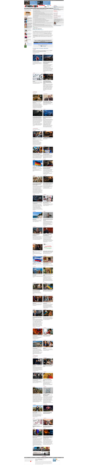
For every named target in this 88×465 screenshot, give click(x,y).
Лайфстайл (45, 8)
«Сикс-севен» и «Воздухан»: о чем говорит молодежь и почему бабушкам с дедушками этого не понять (48, 426)
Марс (37, 48)
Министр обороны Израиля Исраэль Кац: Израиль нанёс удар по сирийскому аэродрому (48, 117)
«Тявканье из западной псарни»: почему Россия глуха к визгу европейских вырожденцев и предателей (48, 168)
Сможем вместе (39, 0)
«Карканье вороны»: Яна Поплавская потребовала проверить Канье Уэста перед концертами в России (29, 26)
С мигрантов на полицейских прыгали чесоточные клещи (37, 348)
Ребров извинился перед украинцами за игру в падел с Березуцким (48, 154)
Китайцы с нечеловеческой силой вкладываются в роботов (40, 9)
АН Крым (46, 0)
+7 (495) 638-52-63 (40, 459)
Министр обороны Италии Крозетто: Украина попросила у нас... (29, 40)
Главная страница (27, 0)
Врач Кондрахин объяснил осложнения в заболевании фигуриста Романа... (29, 34)
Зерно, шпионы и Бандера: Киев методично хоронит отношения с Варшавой (58, 9)
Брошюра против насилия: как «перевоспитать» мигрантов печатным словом (37, 426)
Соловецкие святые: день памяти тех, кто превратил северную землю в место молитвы (48, 275)
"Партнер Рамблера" (58, 460)
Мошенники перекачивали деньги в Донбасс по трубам (37, 412)
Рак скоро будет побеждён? (36, 61)
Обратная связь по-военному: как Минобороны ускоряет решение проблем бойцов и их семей (37, 437)
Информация (59, 25)
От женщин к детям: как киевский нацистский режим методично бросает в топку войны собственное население (37, 117)
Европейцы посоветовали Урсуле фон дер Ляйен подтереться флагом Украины (48, 290)
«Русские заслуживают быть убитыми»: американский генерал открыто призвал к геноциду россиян (37, 203)
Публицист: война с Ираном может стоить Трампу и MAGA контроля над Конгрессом (48, 251)
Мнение (51, 0)
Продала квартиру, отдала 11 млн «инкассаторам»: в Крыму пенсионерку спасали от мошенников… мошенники (47, 102)
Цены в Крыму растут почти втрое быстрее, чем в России (47, 202)
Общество (33, 8)
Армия (44, 211)
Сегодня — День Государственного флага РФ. (37, 264)
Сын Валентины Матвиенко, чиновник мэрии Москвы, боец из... (29, 31)
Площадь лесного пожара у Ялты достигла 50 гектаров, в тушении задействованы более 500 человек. (38, 276)
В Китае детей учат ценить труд (36, 394)
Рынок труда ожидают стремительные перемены (39, 12)
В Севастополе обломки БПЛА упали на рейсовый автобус (40, 19)
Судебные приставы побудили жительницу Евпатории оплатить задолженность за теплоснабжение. (37, 305)
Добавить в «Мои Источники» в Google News (43, 43)
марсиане (35, 48)
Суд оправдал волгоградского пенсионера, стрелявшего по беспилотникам (36, 235)
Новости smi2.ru (35, 92)
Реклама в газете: (37, 459)
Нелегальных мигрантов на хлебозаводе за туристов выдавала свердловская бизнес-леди (43, 14)
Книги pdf (43, 0)
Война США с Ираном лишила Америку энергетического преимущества (42, 20)
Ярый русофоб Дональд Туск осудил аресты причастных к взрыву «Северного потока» (37, 318)
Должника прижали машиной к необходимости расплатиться (36, 290)
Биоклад (49, 0)
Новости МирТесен (35, 356)
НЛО (39, 48)
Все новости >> (36, 27)
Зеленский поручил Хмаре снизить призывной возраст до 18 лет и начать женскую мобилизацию (47, 235)
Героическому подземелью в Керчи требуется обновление (47, 263)
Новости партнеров (56, 25)
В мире (36, 8)
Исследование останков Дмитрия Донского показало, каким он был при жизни (47, 380)
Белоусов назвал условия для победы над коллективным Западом (29, 37)
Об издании (36, 460)
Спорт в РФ (54, 0)
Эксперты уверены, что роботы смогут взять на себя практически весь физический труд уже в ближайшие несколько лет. (37, 83)
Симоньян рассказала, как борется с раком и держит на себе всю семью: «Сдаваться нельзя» (29, 24)
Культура (52, 8)
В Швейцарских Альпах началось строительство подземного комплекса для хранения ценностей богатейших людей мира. (37, 253)
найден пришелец (46, 48)
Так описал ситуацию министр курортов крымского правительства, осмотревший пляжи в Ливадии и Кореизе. (37, 221)
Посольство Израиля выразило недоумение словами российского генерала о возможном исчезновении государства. (48, 350)
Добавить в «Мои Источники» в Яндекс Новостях (43, 42)
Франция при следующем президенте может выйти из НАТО (37, 379)
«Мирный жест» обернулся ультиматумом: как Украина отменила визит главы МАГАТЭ (47, 395)
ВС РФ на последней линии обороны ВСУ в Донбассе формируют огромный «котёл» (43, 25)
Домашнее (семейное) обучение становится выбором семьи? (47, 335)
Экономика (29, 8)
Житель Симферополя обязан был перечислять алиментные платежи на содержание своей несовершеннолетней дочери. (37, 293)
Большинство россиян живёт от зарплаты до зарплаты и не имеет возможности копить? (48, 366)
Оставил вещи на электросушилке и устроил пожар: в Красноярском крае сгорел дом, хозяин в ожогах (47, 413)
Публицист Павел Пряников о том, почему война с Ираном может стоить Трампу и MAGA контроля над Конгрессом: (47, 253)
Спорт (42, 8)
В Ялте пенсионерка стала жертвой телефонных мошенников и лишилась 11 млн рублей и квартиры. (48, 104)
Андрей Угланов (55, 6)
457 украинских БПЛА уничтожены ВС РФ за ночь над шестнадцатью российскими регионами (48, 220)
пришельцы (41, 48)
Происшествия (45, 404)
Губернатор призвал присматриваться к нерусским (39, 18)
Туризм (49, 8)
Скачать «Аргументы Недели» (33, 0)
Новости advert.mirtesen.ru (36, 129)
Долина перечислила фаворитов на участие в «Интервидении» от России (29, 18)
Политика (26, 8)
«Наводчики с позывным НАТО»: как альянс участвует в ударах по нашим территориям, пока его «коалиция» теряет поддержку (59, 21)
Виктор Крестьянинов (56, 8)
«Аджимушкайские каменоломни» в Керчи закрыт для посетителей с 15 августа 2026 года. (48, 265)
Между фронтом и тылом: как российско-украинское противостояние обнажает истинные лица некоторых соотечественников (48, 62)
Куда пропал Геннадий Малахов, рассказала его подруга (29, 21)
